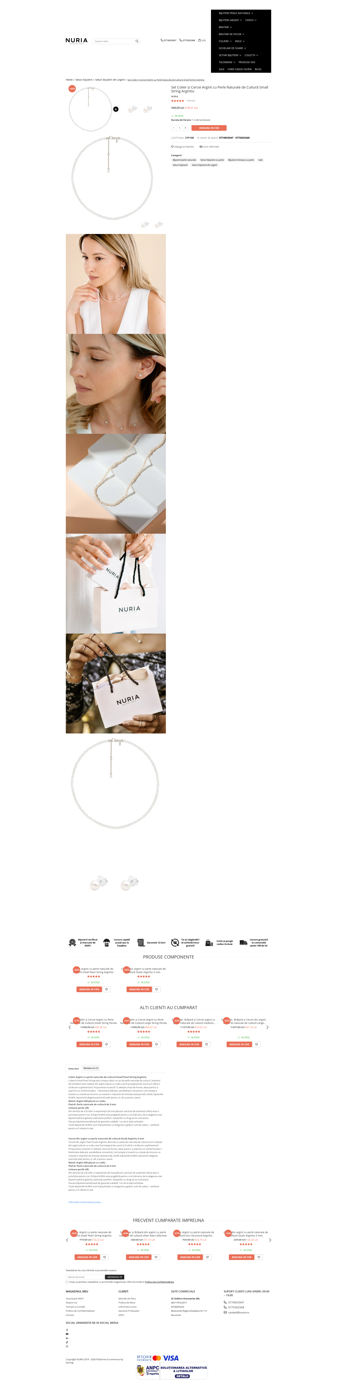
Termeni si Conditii (75, 1306)
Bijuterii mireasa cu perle (241, 159)
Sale (260, 159)
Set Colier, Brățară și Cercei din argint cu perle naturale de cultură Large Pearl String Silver (243, 1021)
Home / (70, 79)
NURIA (174, 96)
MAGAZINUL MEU (77, 1291)
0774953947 (236, 1302)
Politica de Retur (127, 1302)
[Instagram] (67, 1346)
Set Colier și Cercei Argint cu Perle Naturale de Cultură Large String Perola (143, 1021)
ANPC (121, 1315)
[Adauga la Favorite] (107, 989)
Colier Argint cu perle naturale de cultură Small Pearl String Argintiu (93, 970)
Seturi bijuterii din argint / (111, 79)
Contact (70, 1315)
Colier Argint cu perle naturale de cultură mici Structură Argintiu (194, 1234)
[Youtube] (67, 1334)
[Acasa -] (77, 41)
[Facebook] (67, 1329)
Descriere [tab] (73, 1068)
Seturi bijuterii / (85, 79)
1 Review (190, 100)
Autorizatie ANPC (75, 1298)
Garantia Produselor (129, 1310)
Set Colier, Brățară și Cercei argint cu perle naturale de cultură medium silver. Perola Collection (193, 1021)
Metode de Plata (127, 1298)
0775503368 (236, 1307)
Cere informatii (210, 146)
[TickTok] (67, 1342)
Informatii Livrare (127, 1306)
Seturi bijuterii (180, 164)
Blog (258, 69)
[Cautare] (137, 41)
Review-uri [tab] (91, 1068)
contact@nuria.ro (238, 1312)
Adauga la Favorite (184, 146)
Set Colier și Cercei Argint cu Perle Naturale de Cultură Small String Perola (93, 1021)
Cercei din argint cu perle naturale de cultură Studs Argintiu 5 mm (143, 970)
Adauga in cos (209, 128)
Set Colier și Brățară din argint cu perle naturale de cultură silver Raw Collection (143, 1234)
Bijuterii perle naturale (184, 159)
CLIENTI (123, 1291)
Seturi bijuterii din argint (204, 164)
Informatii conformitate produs (84, 1202)
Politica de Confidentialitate (159, 1281)
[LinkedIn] (67, 1338)
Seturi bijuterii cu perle (212, 159)
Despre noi (71, 1302)
